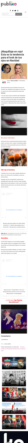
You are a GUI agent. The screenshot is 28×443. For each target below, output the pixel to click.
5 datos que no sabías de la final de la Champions (14, 365)
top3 (2, 350)
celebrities (3, 348)
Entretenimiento (14, 385)
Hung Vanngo (19, 229)
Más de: (6, 343)
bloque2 (22, 347)
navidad (15, 348)
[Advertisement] (14, 33)
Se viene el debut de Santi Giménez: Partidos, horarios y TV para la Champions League (14, 397)
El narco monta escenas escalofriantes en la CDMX (14, 410)
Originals (19, 400)
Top (22, 400)
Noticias (14, 368)
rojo (18, 348)
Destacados (15, 400)
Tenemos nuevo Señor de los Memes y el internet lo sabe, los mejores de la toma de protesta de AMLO (14, 425)
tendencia (22, 348)
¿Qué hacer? (7, 400)
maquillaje (9, 348)
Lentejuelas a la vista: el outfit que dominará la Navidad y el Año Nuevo (14, 234)
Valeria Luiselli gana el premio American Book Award (14, 382)
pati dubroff (18, 296)
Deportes (11, 400)
